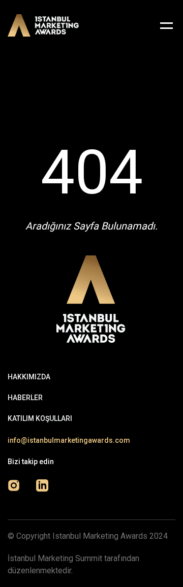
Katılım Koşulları (40, 418)
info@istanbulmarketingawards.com (69, 440)
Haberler (25, 398)
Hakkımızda (29, 377)
